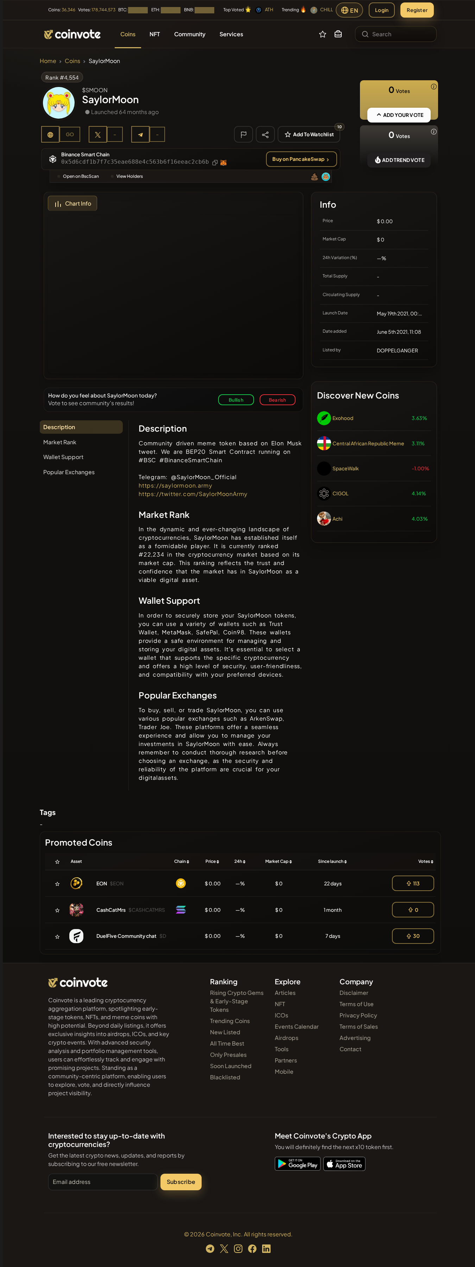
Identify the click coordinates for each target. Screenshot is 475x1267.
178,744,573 (103, 9)
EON (101, 883)
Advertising (355, 1037)
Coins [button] (127, 34)
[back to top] (460, 1251)
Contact (350, 1049)
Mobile (284, 1071)
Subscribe (181, 1181)
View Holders (129, 176)
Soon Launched (231, 1066)
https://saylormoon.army (175, 485)
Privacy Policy (358, 1015)
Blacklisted (225, 1077)
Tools (282, 1049)
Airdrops (286, 1037)
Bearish (277, 400)
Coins (72, 60)
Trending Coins (230, 1020)
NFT (280, 1004)
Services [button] (231, 34)
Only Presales (228, 1054)
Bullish (236, 400)
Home (48, 60)
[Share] (265, 134)
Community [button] (189, 34)
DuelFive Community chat (126, 936)
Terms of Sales (359, 1026)
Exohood (342, 418)
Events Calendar (297, 1026)
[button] (338, 34)
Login (381, 10)
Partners (286, 1060)
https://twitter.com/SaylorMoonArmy (193, 493)
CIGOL (340, 493)
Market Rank (59, 442)
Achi (337, 518)
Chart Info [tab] (78, 203)
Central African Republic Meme (368, 443)
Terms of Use (357, 1004)
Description (59, 427)
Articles (285, 992)
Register (417, 10)
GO (70, 134)
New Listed (225, 1032)
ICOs (281, 1015)
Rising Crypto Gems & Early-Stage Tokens (237, 1001)
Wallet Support (63, 456)
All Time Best (227, 1043)
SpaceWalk (345, 468)
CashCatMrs (111, 910)
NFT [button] (155, 34)
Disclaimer (354, 992)
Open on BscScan (81, 176)
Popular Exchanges (69, 472)
